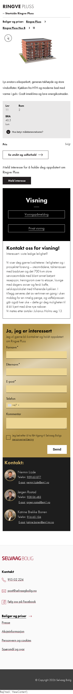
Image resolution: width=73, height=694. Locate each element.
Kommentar (13, 414)
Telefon (10, 398)
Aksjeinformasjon (13, 631)
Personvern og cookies (16, 640)
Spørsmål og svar (13, 649)
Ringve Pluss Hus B (14, 28)
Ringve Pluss (33, 21)
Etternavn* (13, 364)
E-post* (11, 381)
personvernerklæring (23, 439)
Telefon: (29, 477)
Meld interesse (17, 180)
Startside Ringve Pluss (19, 13)
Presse (6, 622)
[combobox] (13, 405)
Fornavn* (12, 347)
